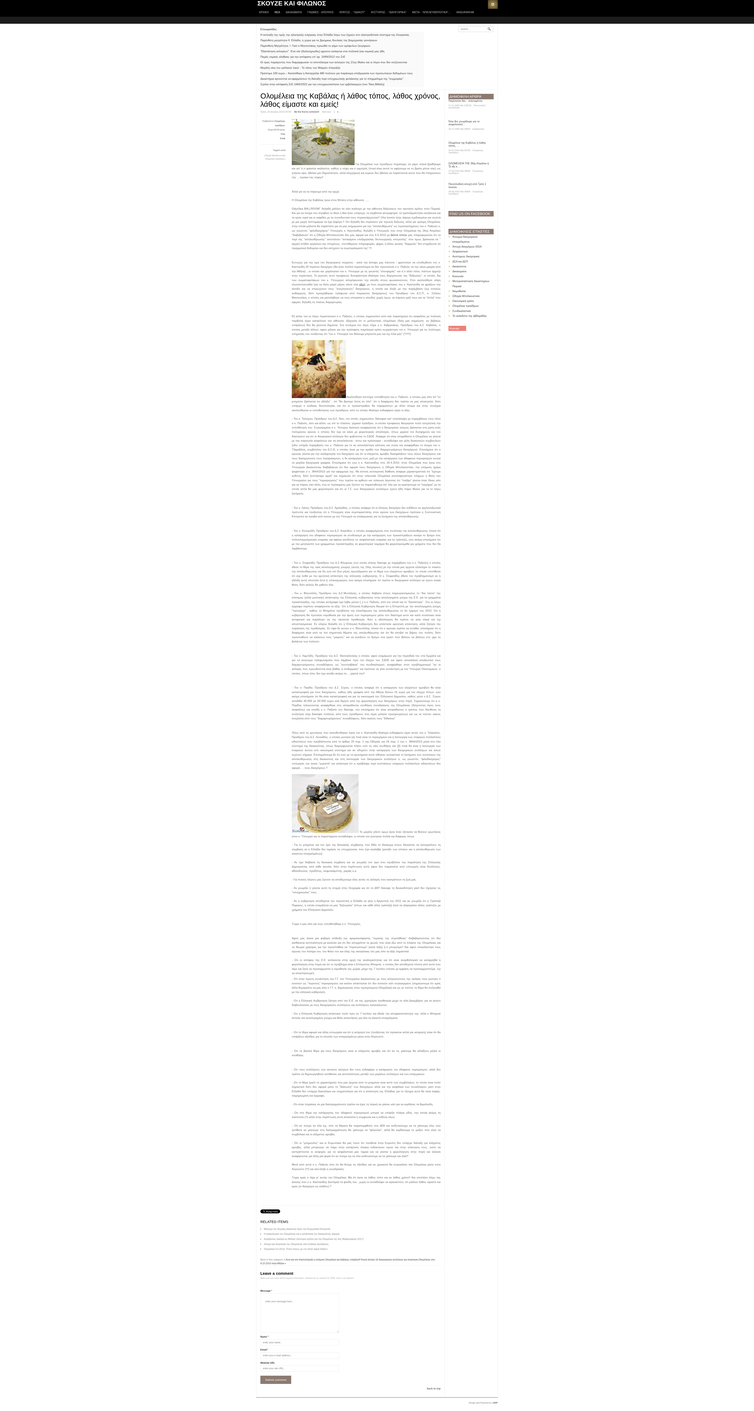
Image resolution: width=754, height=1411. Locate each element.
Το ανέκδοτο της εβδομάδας (469, 315)
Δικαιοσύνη (459, 266)
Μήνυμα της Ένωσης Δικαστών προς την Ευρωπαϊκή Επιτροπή (297, 1229)
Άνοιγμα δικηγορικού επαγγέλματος (465, 239)
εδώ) (362, 284)
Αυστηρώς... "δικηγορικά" (388, 12)
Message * (266, 1291)
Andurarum (465, 12)
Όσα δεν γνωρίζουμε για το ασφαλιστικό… (463, 123)
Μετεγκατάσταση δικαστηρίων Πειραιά (470, 283)
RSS (493, 4)
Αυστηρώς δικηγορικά (465, 256)
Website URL (267, 1363)
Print (283, 134)
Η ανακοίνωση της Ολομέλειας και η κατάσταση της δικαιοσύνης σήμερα (301, 1234)
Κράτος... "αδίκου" (352, 12)
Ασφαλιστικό (478, 129)
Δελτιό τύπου (399, 235)
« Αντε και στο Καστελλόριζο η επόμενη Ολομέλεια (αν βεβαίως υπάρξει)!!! (322, 1259)
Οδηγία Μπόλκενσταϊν (466, 296)
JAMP (495, 1403)
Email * (264, 1349)
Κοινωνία (457, 276)
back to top (434, 1388)
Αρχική (264, 12)
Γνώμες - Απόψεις (320, 12)
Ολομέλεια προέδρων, (275, 159)
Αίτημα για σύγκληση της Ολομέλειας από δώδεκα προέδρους (296, 1244)
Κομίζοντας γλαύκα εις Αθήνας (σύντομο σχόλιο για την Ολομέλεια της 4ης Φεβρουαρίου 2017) (314, 1239)
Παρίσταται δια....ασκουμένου (465, 100)
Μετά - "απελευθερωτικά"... (431, 12)
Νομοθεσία (459, 291)
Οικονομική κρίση (463, 300)
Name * (264, 1336)
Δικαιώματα (294, 12)
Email (282, 138)
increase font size (337, 111)
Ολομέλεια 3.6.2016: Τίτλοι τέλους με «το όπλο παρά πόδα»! (296, 1249)
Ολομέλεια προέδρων (465, 305)
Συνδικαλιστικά (461, 310)
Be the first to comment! (306, 112)
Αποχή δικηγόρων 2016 (467, 246)
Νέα (277, 12)
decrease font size (334, 111)
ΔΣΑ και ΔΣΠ (460, 261)
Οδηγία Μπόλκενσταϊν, (275, 155)
